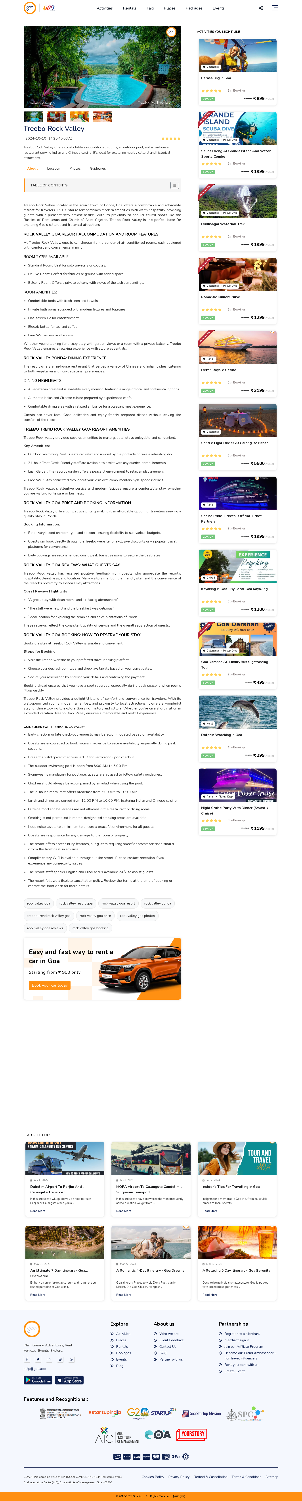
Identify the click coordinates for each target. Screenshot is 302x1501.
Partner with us (171, 1359)
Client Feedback (171, 1340)
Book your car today (50, 985)
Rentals (129, 8)
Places (170, 8)
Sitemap (272, 1476)
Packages (194, 8)
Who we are (169, 1333)
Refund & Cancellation (210, 1476)
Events (219, 8)
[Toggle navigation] (275, 8)
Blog (119, 1365)
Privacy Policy (178, 1476)
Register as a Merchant (242, 1333)
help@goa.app (35, 1368)
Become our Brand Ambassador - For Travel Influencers (250, 1356)
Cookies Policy (153, 1476)
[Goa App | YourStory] (191, 1435)
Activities (105, 8)
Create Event (234, 1371)
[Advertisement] (102, 1066)
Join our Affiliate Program (243, 1346)
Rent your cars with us (241, 1364)
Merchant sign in (236, 1340)
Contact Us (167, 1346)
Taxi (150, 8)
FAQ (162, 1353)
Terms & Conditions (246, 1476)
